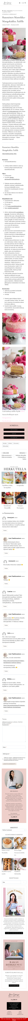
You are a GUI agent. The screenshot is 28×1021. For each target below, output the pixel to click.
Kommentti (6, 725)
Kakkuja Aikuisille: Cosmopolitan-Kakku (21, 456)
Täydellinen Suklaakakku (17, 873)
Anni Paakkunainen (14, 538)
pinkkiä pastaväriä (13, 208)
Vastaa (5, 530)
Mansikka (5, 446)
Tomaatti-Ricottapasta (20, 507)
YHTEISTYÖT (20, 1014)
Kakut (10, 443)
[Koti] (2, 10)
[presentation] (7, 478)
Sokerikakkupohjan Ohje (9, 153)
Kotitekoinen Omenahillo (7, 507)
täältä (22, 411)
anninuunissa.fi (16, 814)
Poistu (14, 1020)
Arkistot (14, 827)
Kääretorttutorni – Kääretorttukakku (7, 455)
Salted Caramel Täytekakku (5, 851)
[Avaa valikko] (19, 3)
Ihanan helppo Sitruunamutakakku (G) (19, 852)
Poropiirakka (20, 485)
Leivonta (16, 443)
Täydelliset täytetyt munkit (6, 873)
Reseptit (9, 1013)
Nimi (5, 747)
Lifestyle (9, 1014)
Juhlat (5, 443)
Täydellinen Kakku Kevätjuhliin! (7, 486)
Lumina (9, 591)
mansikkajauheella (13, 117)
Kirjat (9, 1011)
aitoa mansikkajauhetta (14, 206)
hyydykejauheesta (13, 111)
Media (20, 1013)
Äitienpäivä (5, 14)
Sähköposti (6, 754)
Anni (20, 1011)
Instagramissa (6, 418)
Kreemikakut (13, 14)
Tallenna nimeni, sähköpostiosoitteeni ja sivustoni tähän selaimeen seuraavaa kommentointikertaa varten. (14, 759)
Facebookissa (6, 421)
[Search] (24, 882)
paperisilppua (11, 120)
